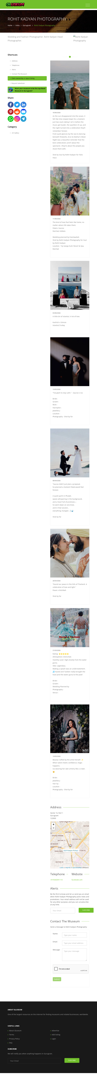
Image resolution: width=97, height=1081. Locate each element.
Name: (55, 934)
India (17, 25)
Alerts (13, 69)
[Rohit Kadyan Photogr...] (70, 845)
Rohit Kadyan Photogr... (71, 850)
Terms (11, 1034)
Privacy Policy (14, 1039)
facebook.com (77, 880)
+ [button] (53, 824)
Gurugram (27, 25)
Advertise (55, 1030)
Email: (55, 942)
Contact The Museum (19, 74)
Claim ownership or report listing (22, 78)
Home (10, 25)
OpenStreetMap (77, 867)
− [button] (53, 827)
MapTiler (68, 867)
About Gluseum (15, 1030)
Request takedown (18, 83)
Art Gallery (15, 133)
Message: (56, 950)
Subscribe (86, 910)
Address (14, 61)
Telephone (15, 65)
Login (54, 1039)
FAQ (10, 1043)
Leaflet (61, 867)
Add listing (56, 1034)
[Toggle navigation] (87, 5)
